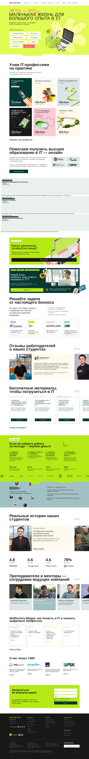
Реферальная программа (51, 722)
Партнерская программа (69, 724)
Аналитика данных (31, 724)
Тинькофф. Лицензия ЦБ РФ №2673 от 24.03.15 (53, 743)
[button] (75, 349)
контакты (57, 2)
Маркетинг (30, 726)
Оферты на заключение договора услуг (33, 745)
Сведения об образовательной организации (34, 746)
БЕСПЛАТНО (36, 2)
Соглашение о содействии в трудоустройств (34, 747)
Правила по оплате (30, 748)
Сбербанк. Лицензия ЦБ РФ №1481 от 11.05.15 (52, 745)
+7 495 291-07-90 (12, 721)
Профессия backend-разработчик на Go (48, 538)
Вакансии (48, 727)
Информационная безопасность (12, 218)
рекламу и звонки (65, 700)
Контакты (48, 726)
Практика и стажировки (69, 733)
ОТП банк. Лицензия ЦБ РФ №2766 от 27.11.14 (52, 744)
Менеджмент (30, 730)
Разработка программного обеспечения (15, 182)
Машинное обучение (9, 200)
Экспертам (66, 719)
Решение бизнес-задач (68, 721)
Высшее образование (72, 2)
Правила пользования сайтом (32, 743)
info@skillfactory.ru (13, 723)
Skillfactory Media (67, 735)
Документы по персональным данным (33, 744)
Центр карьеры (67, 731)
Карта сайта (11, 752)
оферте (65, 446)
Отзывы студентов (49, 719)
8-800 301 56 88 (12, 719)
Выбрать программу (18, 171)
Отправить (65, 702)
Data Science (30, 723)
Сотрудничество (67, 726)
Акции (47, 724)
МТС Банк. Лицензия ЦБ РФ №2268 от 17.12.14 (52, 746)
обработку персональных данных (65, 698)
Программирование (32, 721)
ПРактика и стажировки (47, 2)
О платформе (29, 742)
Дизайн (29, 728)
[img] (15, 726)
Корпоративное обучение (69, 722)
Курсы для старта (31, 719)
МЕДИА (63, 2)
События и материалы (50, 721)
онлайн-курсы (27, 2)
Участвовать (19, 419)
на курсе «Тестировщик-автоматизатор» (53, 333)
